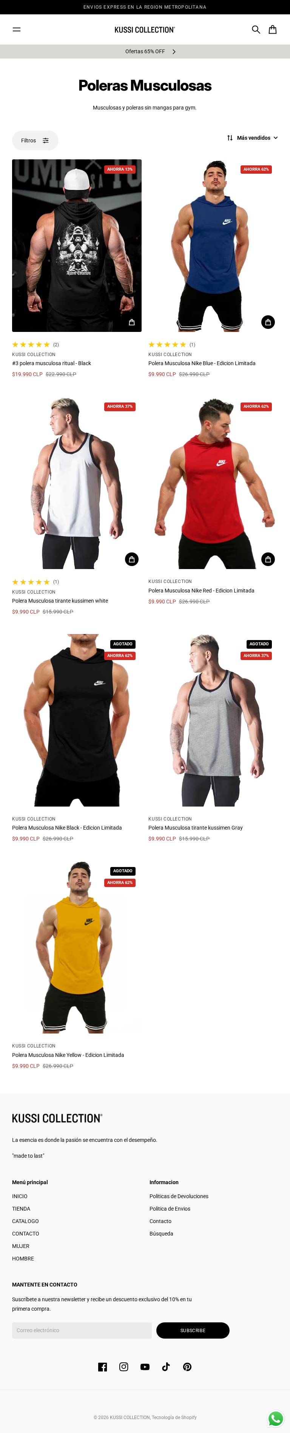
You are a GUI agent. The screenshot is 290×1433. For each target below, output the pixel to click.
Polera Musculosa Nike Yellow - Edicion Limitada (68, 1055)
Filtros (28, 140)
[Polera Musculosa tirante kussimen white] (77, 482)
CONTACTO (25, 1234)
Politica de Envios (170, 1209)
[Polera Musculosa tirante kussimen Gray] (213, 720)
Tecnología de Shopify (174, 1417)
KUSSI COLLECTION (130, 1417)
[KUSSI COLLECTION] (145, 29)
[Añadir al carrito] (132, 322)
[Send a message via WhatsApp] (275, 1418)
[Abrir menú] (16, 29)
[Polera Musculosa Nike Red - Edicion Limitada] (213, 482)
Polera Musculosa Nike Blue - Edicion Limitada (202, 363)
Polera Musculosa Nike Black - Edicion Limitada (67, 828)
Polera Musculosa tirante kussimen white (60, 601)
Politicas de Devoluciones (179, 1196)
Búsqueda (161, 1234)
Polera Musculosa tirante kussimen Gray (195, 828)
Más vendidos (253, 138)
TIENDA (21, 1209)
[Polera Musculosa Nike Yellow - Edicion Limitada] (77, 947)
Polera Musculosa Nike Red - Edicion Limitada (201, 591)
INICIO (20, 1196)
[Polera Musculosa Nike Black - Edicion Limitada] (77, 720)
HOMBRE (23, 1259)
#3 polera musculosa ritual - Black (51, 363)
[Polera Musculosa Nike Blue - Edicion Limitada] (213, 245)
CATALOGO (25, 1221)
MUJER (20, 1246)
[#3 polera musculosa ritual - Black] (77, 245)
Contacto (160, 1221)
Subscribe (193, 1330)
